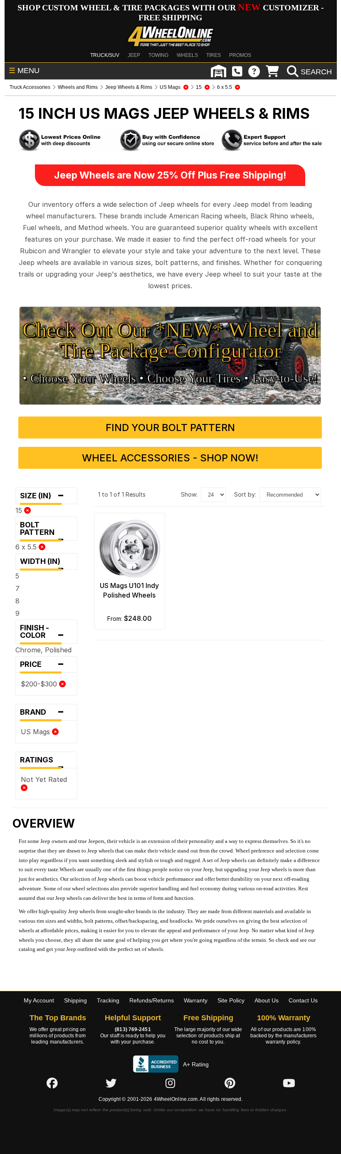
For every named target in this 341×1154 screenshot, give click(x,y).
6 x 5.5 (27, 547)
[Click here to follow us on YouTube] (289, 1083)
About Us (267, 1000)
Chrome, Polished (43, 650)
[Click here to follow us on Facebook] (52, 1083)
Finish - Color (42, 633)
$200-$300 (40, 684)
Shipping (75, 1000)
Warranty (196, 1000)
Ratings (42, 761)
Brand (42, 712)
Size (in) (42, 496)
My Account (39, 1000)
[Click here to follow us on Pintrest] (230, 1083)
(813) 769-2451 (133, 1029)
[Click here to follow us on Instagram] (170, 1083)
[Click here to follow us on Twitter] (111, 1083)
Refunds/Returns (151, 1000)
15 (19, 510)
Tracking (108, 1000)
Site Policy (231, 1000)
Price (42, 664)
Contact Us (303, 1000)
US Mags (36, 732)
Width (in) (42, 563)
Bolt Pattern (42, 530)
